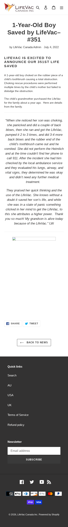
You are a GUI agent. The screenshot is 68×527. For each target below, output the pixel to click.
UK (10, 405)
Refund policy (16, 424)
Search (12, 375)
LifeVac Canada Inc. (27, 514)
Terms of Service (18, 414)
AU (10, 385)
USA (10, 395)
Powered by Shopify (49, 514)
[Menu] (62, 7)
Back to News (37, 342)
